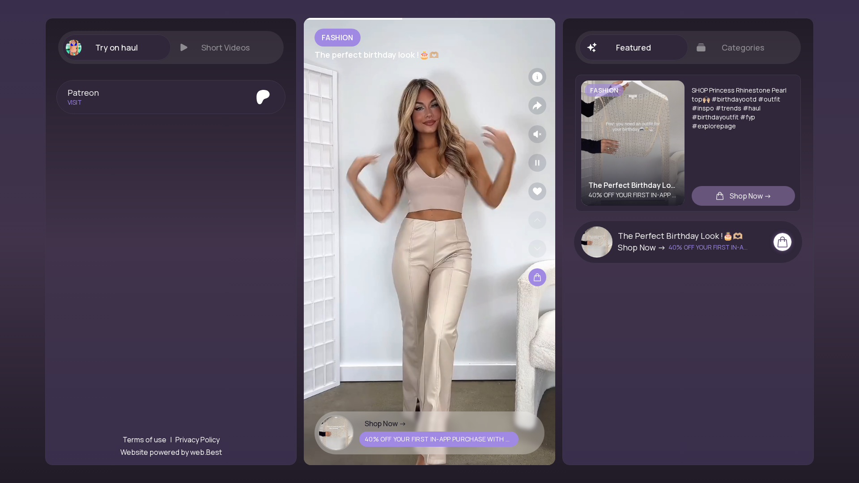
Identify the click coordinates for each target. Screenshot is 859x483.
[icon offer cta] (782, 242)
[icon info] (537, 77)
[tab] (116, 47)
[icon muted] (537, 134)
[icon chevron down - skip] (537, 249)
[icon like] (537, 191)
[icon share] (537, 105)
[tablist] (171, 47)
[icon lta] (537, 277)
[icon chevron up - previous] (537, 220)
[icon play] (537, 163)
